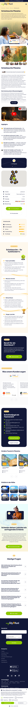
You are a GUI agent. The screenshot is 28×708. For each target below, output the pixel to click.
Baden (18, 682)
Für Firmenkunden (14, 213)
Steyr (10, 682)
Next (16, 399)
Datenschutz (4, 660)
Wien (2, 681)
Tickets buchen (14, 356)
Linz (8, 681)
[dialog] (14, 698)
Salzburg (12, 681)
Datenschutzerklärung (14, 639)
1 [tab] (12, 166)
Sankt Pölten (22, 681)
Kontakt (3, 658)
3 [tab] (15, 166)
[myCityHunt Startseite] (8, 4)
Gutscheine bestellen (15, 546)
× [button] (26, 689)
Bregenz (14, 682)
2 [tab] (14, 166)
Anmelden (14, 642)
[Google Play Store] (14, 670)
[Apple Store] (14, 666)
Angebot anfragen (14, 442)
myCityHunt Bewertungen (6, 656)
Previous (11, 399)
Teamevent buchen (14, 438)
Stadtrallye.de (4, 662)
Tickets (2, 651)
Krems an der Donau (5, 684)
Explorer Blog (4, 654)
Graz (5, 681)
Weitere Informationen (17, 695)
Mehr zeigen (14, 102)
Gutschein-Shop (4, 653)
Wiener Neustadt (4, 682)
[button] (14, 706)
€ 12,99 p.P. (14, 208)
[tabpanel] (14, 161)
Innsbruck (17, 681)
